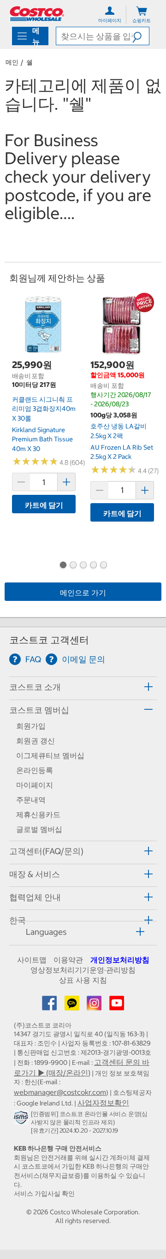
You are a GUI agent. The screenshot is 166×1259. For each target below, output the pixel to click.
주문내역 (31, 799)
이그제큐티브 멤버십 (50, 755)
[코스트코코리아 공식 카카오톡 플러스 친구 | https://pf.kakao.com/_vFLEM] (73, 1005)
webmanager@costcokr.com (60, 1092)
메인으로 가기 (83, 592)
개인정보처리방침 (119, 959)
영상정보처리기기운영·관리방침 (83, 969)
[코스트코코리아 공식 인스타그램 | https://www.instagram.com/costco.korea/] (95, 1005)
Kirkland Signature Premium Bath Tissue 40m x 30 (42, 439)
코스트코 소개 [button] (35, 687)
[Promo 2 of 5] (73, 566)
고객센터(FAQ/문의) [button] (46, 851)
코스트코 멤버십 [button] (39, 710)
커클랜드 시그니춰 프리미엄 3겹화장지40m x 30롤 (44, 408)
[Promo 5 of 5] (103, 566)
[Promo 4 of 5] (93, 566)
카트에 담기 (44, 505)
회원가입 (31, 725)
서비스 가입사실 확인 (44, 1193)
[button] (140, 36)
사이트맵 (32, 959)
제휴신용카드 (38, 814)
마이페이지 (34, 785)
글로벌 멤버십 (39, 829)
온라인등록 (34, 770)
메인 (12, 62)
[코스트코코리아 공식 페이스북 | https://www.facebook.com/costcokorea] (50, 1005)
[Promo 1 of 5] (62, 566)
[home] (37, 14)
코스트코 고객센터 (49, 640)
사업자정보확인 (103, 1102)
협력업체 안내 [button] (35, 897)
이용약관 (68, 959)
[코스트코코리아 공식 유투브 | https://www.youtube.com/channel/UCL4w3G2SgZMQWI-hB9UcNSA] (116, 1005)
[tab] (83, 687)
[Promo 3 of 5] (83, 566)
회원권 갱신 (35, 740)
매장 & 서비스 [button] (34, 874)
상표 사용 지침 (83, 980)
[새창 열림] (22, 1119)
